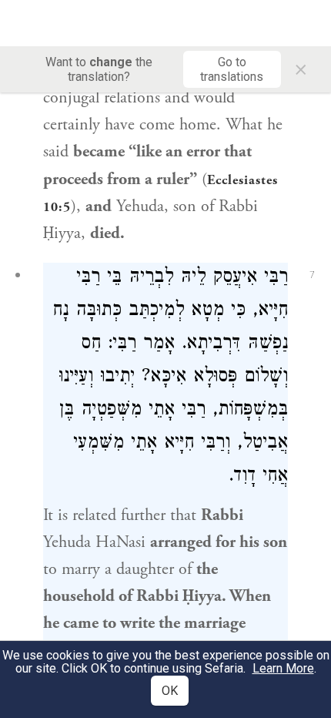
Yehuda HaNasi (94, 542)
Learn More (283, 668)
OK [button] (170, 690)
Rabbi (222, 515)
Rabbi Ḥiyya (179, 596)
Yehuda (140, 206)
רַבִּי (276, 278)
